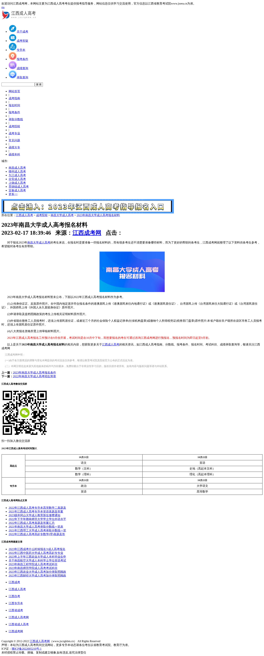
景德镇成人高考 (19, 186)
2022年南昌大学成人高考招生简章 (34, 376)
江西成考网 (87, 232)
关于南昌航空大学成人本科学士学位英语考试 (37, 560)
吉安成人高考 (17, 179)
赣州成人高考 (17, 171)
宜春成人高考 (17, 190)
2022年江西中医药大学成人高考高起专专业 (36, 552)
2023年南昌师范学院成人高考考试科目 (33, 568)
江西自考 (14, 596)
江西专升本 (16, 603)
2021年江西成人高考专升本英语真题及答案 (36, 511)
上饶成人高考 (17, 182)
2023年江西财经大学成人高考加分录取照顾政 (37, 575)
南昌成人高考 (17, 167)
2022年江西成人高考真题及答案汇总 (32, 522)
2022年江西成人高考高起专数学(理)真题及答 (37, 534)
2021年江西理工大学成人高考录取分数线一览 (37, 530)
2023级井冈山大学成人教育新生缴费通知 (34, 515)
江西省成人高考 (19, 624)
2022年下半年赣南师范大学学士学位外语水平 (37, 519)
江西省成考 (16, 610)
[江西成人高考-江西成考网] (19, 20)
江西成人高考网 (19, 617)
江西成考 (14, 582)
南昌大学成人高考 (62, 215)
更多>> (13, 194)
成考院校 (42, 215)
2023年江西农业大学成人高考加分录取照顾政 (37, 571)
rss (2, 7)
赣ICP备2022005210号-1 (26, 648)
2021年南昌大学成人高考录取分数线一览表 (36, 526)
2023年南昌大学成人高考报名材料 (98, 215)
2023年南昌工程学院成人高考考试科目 (33, 564)
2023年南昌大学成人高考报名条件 (34, 372)
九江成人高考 (17, 175)
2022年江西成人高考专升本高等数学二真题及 (37, 507)
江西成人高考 (24, 215)
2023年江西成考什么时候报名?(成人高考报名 (37, 549)
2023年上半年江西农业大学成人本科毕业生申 (37, 556)
